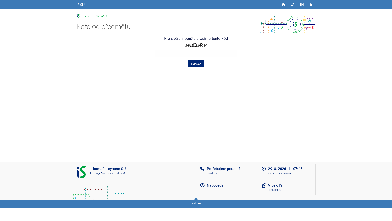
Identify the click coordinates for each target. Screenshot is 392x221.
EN (301, 4)
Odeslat (196, 64)
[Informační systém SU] (78, 16)
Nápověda (215, 185)
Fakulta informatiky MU (113, 173)
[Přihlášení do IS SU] (310, 4)
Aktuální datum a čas (279, 173)
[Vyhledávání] (292, 4)
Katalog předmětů (96, 16)
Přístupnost (274, 189)
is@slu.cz (212, 173)
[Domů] (283, 4)
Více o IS (275, 185)
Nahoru (196, 203)
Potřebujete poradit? (224, 169)
